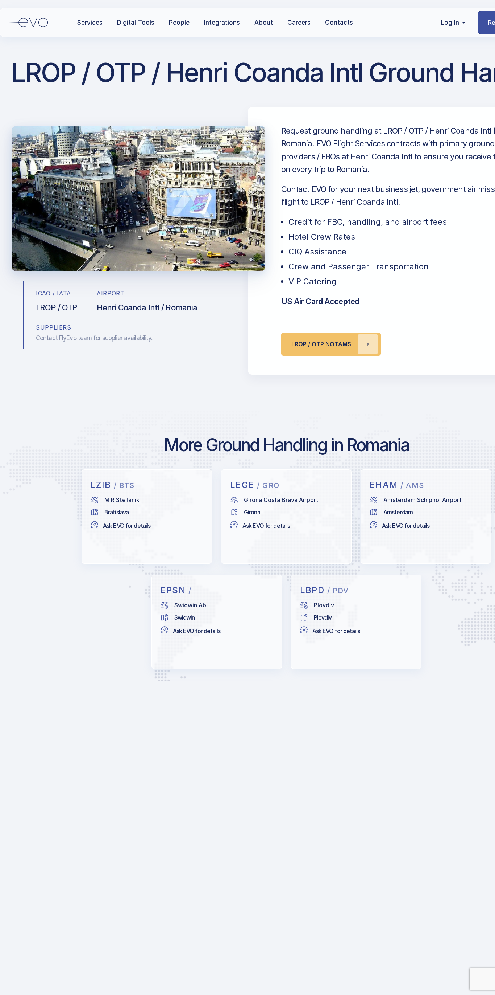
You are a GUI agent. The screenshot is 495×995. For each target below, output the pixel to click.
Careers (299, 22)
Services (90, 22)
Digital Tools (135, 22)
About (263, 22)
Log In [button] (450, 22)
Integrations (222, 22)
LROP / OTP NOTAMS (321, 344)
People (179, 22)
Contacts (339, 22)
